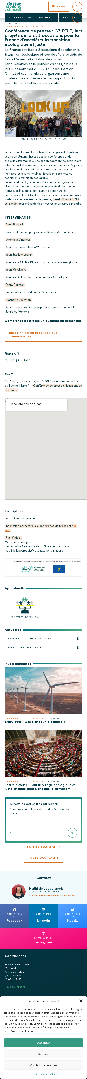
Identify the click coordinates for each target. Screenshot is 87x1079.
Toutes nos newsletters (42, 847)
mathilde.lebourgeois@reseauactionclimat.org (53, 895)
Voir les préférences (43, 1065)
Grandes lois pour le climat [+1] (25, 27)
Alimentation (20, 17)
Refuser (43, 1054)
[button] (81, 1001)
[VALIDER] (72, 833)
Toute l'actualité (43, 857)
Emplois (69, 17)
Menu (61, 6)
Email (14, 833)
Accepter (43, 1043)
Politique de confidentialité (43, 1073)
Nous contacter (15, 987)
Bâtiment (46, 17)
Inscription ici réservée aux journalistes (33, 335)
